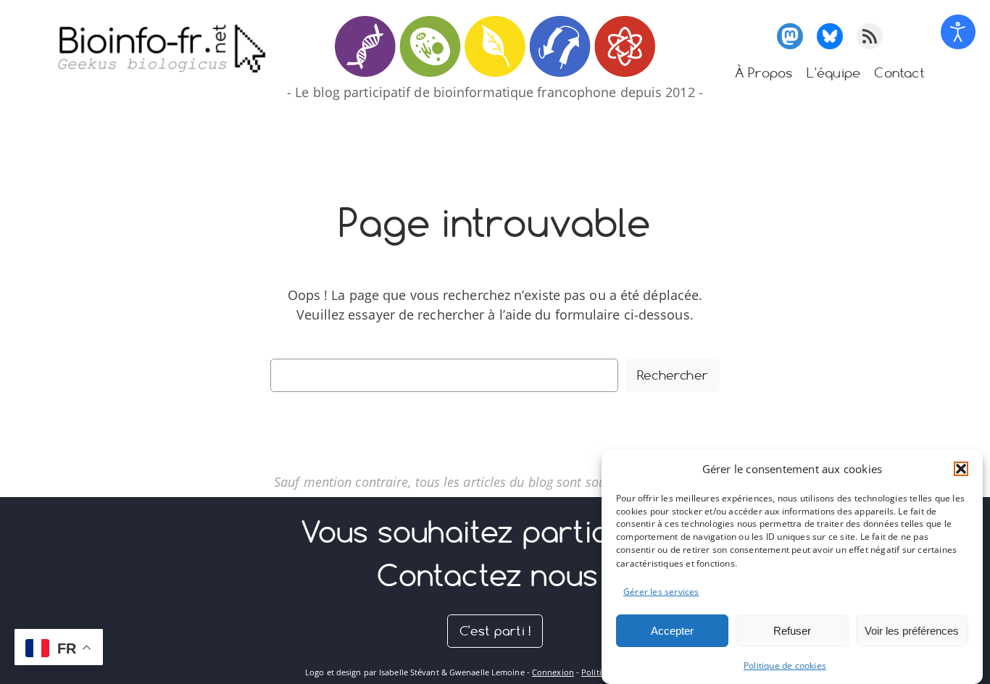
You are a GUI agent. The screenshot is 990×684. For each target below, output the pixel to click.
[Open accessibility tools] (958, 31)
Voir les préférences (912, 630)
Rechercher (672, 375)
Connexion (553, 672)
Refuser (792, 630)
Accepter (672, 630)
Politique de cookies (785, 665)
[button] (961, 469)
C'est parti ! (495, 630)
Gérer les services (661, 591)
